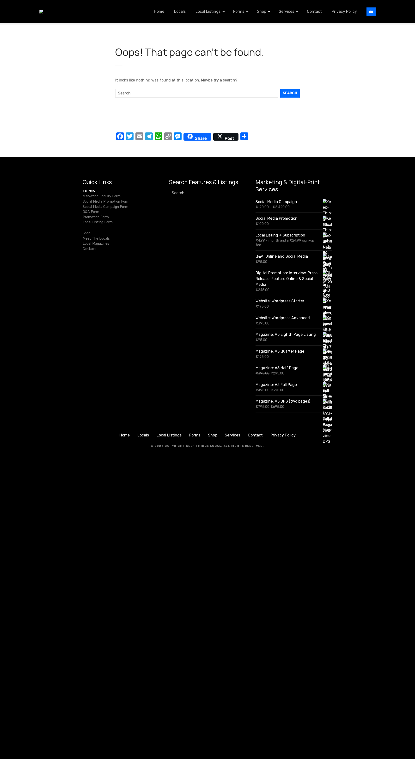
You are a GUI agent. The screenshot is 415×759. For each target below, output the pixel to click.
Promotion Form (96, 217)
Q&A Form (91, 212)
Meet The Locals (96, 238)
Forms (238, 11)
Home (159, 11)
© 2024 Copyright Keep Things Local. (187, 446)
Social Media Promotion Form (106, 201)
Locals (180, 11)
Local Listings (207, 11)
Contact (314, 11)
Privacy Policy (344, 11)
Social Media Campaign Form (105, 207)
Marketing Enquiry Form (102, 196)
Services (286, 11)
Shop (261, 11)
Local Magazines (96, 244)
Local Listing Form (98, 222)
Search (290, 93)
